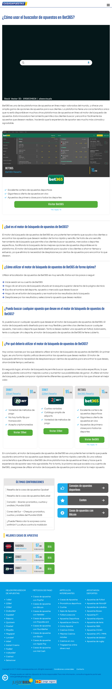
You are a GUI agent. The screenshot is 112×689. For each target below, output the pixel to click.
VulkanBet (11, 653)
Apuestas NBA (93, 626)
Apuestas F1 (92, 615)
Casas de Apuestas (69, 600)
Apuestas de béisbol (96, 638)
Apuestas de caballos (97, 607)
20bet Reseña (13, 393)
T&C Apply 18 (56, 210)
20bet (9, 390)
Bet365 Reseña (13, 172)
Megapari (10, 634)
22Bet (45, 390)
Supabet (10, 615)
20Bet (9, 607)
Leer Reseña (21, 549)
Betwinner (11, 660)
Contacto (80, 669)
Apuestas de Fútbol (96, 600)
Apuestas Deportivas (69, 619)
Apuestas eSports (95, 619)
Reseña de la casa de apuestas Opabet (28, 490)
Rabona (9, 619)
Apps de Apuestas (68, 611)
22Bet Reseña (49, 393)
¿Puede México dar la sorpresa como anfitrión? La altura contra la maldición (27, 523)
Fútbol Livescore (67, 615)
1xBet (9, 600)
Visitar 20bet (20, 432)
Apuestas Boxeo (94, 611)
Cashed (9, 657)
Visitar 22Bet (56, 431)
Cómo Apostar (66, 626)
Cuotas (63, 607)
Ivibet (8, 641)
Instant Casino (12, 645)
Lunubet (10, 638)
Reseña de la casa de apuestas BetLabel (28, 496)
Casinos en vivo (67, 641)
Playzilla (9, 630)
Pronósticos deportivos (70, 603)
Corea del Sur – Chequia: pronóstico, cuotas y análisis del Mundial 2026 (26, 513)
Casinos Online (67, 630)
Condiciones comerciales (64, 669)
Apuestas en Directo (69, 622)
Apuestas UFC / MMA (96, 634)
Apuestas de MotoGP (96, 603)
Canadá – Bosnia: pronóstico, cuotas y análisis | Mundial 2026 (27, 504)
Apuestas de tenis (95, 622)
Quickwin (10, 622)
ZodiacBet (11, 611)
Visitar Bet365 (56, 204)
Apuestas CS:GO (94, 630)
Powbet (9, 626)
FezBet (9, 649)
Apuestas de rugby (95, 641)
